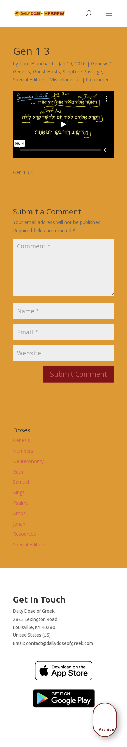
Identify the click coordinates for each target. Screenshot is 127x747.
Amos (19, 513)
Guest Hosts (46, 71)
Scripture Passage (82, 71)
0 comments (100, 79)
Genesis (21, 71)
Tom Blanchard (36, 63)
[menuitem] (107, 717)
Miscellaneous (65, 79)
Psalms (21, 503)
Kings (19, 492)
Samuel (21, 482)
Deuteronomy (28, 461)
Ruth (18, 471)
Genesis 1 (101, 63)
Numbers (23, 451)
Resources (24, 534)
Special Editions (30, 79)
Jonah (19, 524)
